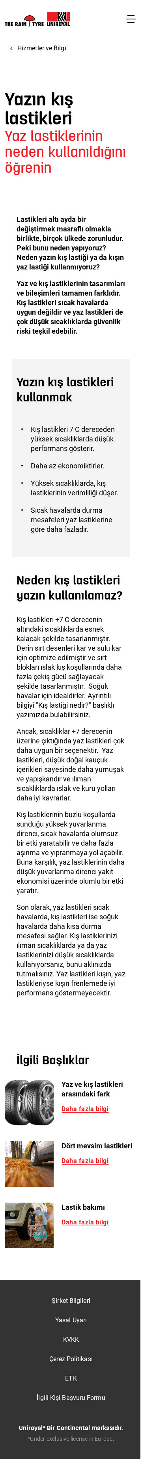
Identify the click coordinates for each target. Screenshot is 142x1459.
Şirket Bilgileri (71, 1300)
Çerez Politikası (70, 1359)
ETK (71, 1378)
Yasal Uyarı (71, 1320)
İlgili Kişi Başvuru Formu (71, 1398)
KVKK (71, 1339)
